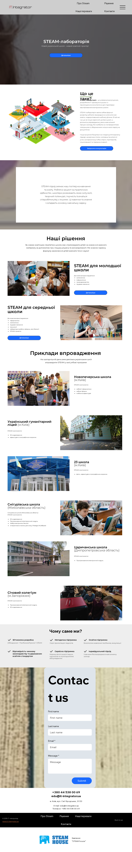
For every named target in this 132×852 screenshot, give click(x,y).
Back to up (119, 820)
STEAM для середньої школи (31, 309)
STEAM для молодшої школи (97, 267)
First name (53, 711)
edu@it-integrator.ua (69, 805)
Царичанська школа (96, 548)
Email (51, 740)
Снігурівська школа (26, 505)
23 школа (81, 463)
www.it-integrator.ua (10, 821)
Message (53, 755)
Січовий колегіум (22, 594)
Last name (53, 726)
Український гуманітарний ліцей (29, 423)
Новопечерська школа (92, 378)
